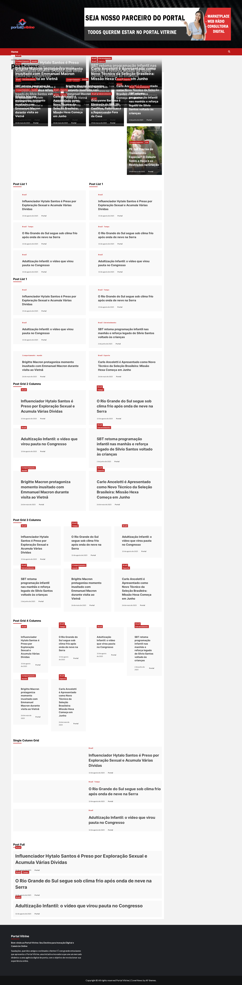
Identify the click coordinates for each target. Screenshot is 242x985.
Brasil (18, 55)
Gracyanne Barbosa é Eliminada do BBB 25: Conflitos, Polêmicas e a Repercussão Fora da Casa (106, 108)
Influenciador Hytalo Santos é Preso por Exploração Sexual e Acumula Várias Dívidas (49, 205)
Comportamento (22, 61)
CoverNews (136, 980)
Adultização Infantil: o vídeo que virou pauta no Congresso (47, 263)
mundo (34, 61)
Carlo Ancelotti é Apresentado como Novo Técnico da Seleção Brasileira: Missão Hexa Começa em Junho (123, 73)
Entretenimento (29, 79)
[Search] (229, 51)
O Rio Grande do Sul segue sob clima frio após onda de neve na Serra (49, 235)
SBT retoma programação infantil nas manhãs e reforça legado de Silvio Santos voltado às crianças (143, 103)
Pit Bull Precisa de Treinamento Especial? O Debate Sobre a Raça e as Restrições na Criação (144, 157)
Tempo (30, 227)
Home (14, 51)
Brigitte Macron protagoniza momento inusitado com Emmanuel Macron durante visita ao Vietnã (49, 73)
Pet (146, 142)
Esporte (101, 61)
